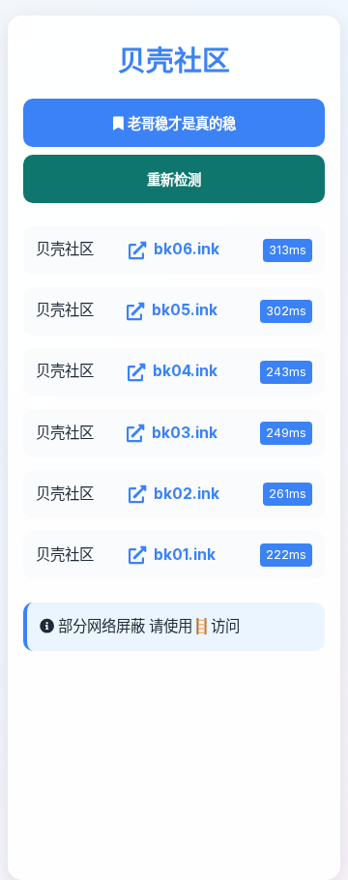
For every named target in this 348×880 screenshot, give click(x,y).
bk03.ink (185, 433)
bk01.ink (185, 554)
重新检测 (174, 180)
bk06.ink (186, 249)
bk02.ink (186, 493)
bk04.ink (185, 371)
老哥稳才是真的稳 (180, 124)
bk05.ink (185, 310)
